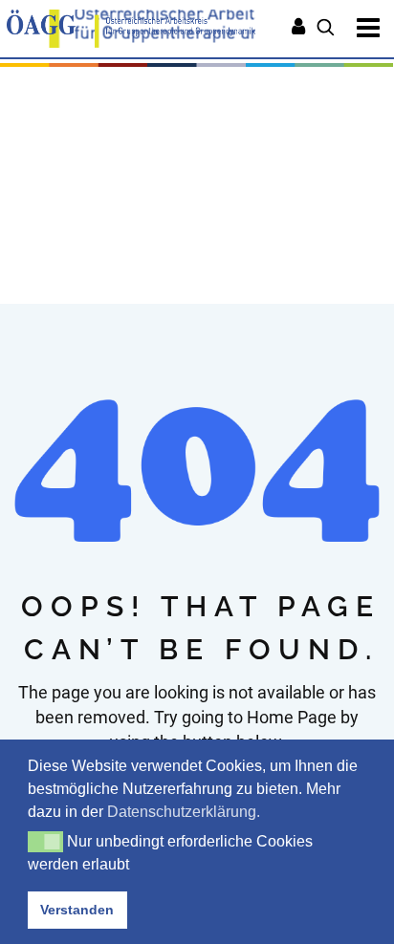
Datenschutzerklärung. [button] (183, 812)
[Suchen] (326, 28)
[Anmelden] (298, 28)
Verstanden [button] (77, 909)
